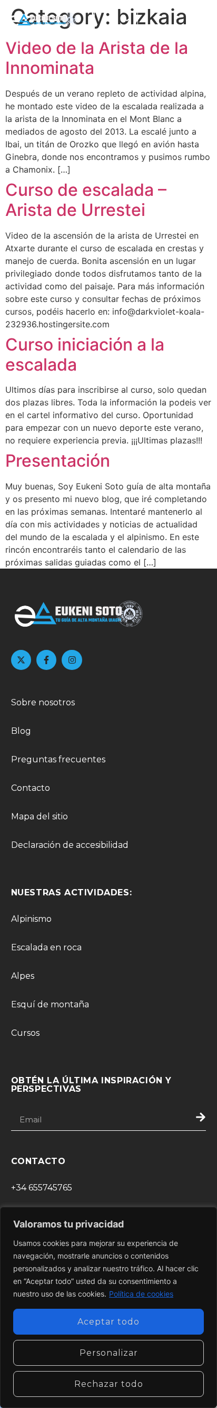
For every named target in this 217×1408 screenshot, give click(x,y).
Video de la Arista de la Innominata (96, 57)
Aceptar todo (108, 1322)
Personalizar (109, 1353)
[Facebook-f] (46, 660)
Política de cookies (141, 1293)
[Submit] (188, 1119)
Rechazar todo (108, 1384)
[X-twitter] (21, 660)
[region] (108, 1307)
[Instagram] (72, 660)
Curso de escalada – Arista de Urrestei (85, 199)
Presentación (57, 460)
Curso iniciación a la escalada (84, 354)
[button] (199, 21)
